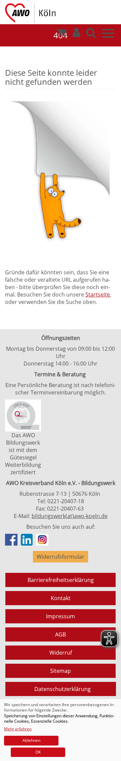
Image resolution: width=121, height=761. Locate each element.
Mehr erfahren (18, 729)
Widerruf (60, 652)
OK (38, 752)
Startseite (97, 294)
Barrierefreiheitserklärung (61, 580)
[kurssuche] (91, 34)
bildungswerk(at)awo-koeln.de (70, 516)
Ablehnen (31, 740)
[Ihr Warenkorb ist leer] (61, 34)
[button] (76, 34)
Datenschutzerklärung (62, 689)
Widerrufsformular (60, 556)
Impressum (60, 616)
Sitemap (60, 670)
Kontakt (61, 598)
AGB (60, 634)
